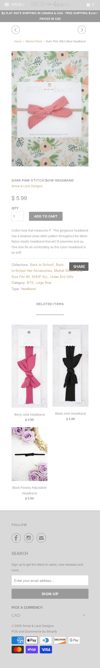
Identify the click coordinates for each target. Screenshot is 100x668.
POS (15, 631)
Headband (28, 288)
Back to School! (42, 264)
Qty (15, 208)
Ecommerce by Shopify (41, 631)
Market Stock (64, 270)
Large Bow (43, 282)
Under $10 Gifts (62, 276)
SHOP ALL (40, 276)
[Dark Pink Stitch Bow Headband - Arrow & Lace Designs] (50, 108)
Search (20, 553)
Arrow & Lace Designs (27, 186)
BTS (30, 282)
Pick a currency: (27, 607)
